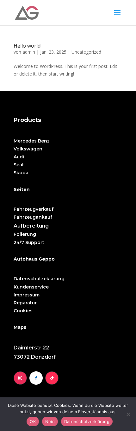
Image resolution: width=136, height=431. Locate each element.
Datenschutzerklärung (86, 421)
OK (33, 421)
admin (28, 52)
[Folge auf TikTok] (52, 378)
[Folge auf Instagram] (20, 378)
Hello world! (27, 45)
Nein (50, 421)
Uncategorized (86, 52)
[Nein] (128, 414)
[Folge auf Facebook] (36, 378)
